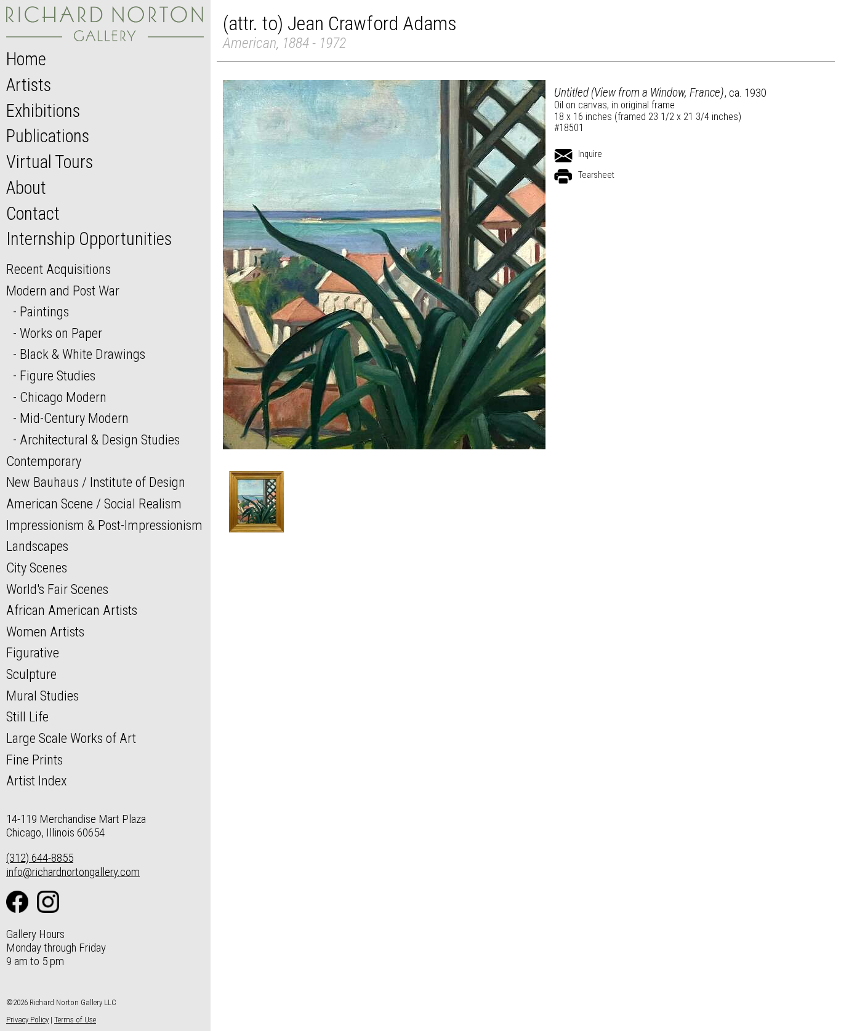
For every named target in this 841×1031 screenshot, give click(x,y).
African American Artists (71, 610)
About (26, 187)
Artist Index (36, 780)
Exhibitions (43, 110)
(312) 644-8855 (39, 858)
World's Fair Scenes (57, 589)
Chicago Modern (63, 397)
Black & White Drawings (82, 354)
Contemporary (43, 461)
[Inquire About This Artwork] (563, 155)
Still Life (27, 716)
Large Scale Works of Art (71, 738)
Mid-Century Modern (74, 418)
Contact (33, 213)
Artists (28, 84)
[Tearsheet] (563, 176)
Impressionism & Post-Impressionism (104, 525)
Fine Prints (34, 760)
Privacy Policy (27, 1019)
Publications (47, 136)
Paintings (44, 311)
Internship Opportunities (89, 238)
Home (26, 59)
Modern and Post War (62, 291)
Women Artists (45, 632)
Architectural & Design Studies (100, 439)
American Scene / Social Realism (94, 503)
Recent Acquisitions (58, 269)
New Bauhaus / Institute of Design (95, 482)
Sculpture (31, 674)
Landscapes (37, 546)
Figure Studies (57, 375)
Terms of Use (75, 1019)
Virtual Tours (49, 161)
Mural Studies (42, 696)
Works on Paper (61, 333)
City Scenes (36, 568)
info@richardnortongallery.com (73, 872)
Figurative (32, 652)
